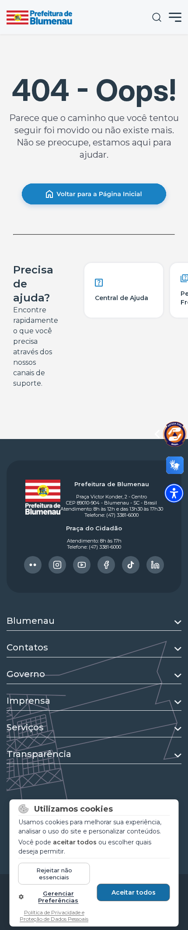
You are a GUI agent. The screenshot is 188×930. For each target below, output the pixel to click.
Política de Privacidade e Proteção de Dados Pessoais (54, 915)
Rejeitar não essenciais (54, 874)
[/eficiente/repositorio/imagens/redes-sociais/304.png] (82, 565)
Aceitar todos (133, 892)
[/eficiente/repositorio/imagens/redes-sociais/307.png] (155, 565)
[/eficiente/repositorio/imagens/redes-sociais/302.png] (33, 565)
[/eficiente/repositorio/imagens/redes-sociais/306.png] (130, 565)
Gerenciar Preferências (58, 897)
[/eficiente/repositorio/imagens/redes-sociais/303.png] (57, 565)
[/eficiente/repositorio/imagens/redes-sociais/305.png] (106, 565)
